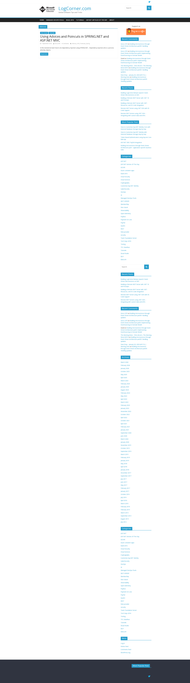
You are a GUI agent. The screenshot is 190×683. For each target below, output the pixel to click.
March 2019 (124, 454)
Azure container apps (127, 170)
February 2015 (125, 510)
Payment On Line (126, 220)
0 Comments (65, 43)
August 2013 (125, 519)
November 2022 (126, 411)
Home (42, 20)
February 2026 (125, 365)
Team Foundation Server (129, 238)
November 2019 (126, 445)
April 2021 (124, 424)
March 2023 (124, 402)
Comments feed (126, 649)
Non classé (44, 33)
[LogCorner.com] (48, 7)
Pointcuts (82, 43)
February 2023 (125, 405)
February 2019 (125, 457)
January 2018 (125, 470)
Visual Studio (125, 253)
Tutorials (80, 20)
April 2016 (124, 500)
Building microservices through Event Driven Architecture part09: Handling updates (135, 46)
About (111, 20)
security (123, 235)
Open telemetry (126, 213)
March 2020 (124, 439)
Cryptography (125, 183)
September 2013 (126, 516)
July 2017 (123, 479)
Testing (123, 244)
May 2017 (124, 485)
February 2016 (125, 507)
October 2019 (125, 448)
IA (121, 195)
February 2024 (125, 393)
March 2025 (124, 381)
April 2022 (124, 417)
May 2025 (124, 374)
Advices (74, 43)
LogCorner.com (74, 8)
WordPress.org (125, 652)
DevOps (123, 192)
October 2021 (125, 421)
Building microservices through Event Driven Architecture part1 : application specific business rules (136, 148)
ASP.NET (123, 161)
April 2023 (124, 399)
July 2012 (123, 522)
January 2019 (125, 460)
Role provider (125, 232)
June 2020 (124, 436)
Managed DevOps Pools (55, 20)
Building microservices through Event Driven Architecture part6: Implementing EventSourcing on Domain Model (135, 53)
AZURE (123, 167)
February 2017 (125, 488)
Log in (123, 643)
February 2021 (125, 427)
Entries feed (124, 646)
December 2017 (126, 473)
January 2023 (125, 408)
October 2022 (125, 414)
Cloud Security (125, 177)
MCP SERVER (125, 201)
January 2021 (125, 430)
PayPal (123, 223)
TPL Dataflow (125, 247)
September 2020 (126, 433)
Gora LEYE (57, 43)
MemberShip (125, 204)
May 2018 (124, 464)
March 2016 (124, 503)
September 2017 (126, 476)
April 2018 (124, 467)
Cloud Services (125, 180)
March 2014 (124, 513)
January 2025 (125, 387)
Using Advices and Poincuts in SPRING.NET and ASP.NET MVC (74, 38)
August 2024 (125, 390)
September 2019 (126, 451)
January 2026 (125, 368)
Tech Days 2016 (126, 241)
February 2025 (125, 384)
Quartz (123, 226)
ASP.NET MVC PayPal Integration (131, 142)
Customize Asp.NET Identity (130, 186)
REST (122, 229)
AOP (78, 43)
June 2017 (124, 482)
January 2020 (125, 442)
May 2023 (124, 396)
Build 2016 (70, 20)
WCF (122, 256)
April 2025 (124, 378)
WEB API (123, 259)
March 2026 (124, 362)
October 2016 (125, 494)
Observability (125, 210)
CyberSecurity (125, 189)
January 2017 (125, 491)
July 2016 (123, 497)
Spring (88, 43)
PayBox (123, 216)
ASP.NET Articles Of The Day (96, 20)
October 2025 (125, 371)
